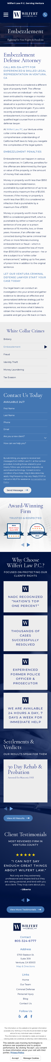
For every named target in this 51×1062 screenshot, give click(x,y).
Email (6, 429)
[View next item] (28, 545)
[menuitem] (25, 339)
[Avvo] (25, 1016)
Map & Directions (25, 966)
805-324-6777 (25, 941)
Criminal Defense (25, 989)
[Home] (25, 15)
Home (25, 979)
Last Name (9, 415)
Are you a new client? (14, 436)
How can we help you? (15, 443)
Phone (7, 422)
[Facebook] (31, 1016)
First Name (9, 408)
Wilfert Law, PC (15, 129)
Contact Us (26, 1003)
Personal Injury (26, 994)
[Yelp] (19, 1016)
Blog (25, 998)
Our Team (25, 984)
